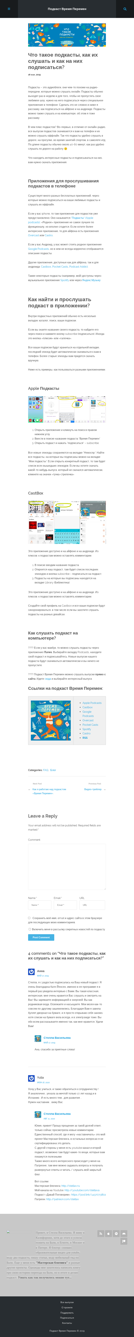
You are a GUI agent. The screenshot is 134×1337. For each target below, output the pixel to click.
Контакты (67, 1323)
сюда (48, 678)
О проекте (67, 1307)
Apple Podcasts (92, 702)
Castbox (87, 707)
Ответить (98, 1033)
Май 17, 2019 (43, 976)
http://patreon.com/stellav (62, 1199)
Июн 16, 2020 (43, 1082)
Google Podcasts (38, 248)
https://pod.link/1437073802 (88, 1194)
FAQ (45, 770)
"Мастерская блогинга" (52, 1262)
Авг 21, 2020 (49, 1119)
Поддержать (67, 1312)
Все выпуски (67, 1302)
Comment (34, 839)
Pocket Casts (60, 266)
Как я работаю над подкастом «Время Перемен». (49, 791)
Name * (32, 898)
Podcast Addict (78, 266)
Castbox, (46, 266)
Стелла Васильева (57, 1037)
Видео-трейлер (92, 789)
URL (81, 898)
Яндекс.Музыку (91, 280)
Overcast (33, 235)
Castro (49, 235)
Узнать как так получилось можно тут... (45, 1277)
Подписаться (67, 1317)
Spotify (64, 280)
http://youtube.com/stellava (82, 1190)
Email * (58, 898)
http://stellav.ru (70, 1185)
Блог (53, 770)
